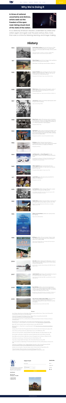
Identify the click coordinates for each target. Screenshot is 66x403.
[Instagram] (49, 369)
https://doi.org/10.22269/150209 (25, 314)
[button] (21, 2)
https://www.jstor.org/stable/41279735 (44, 322)
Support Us (51, 365)
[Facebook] (51, 369)
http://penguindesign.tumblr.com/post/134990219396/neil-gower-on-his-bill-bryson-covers (27, 345)
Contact (50, 367)
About (50, 363)
